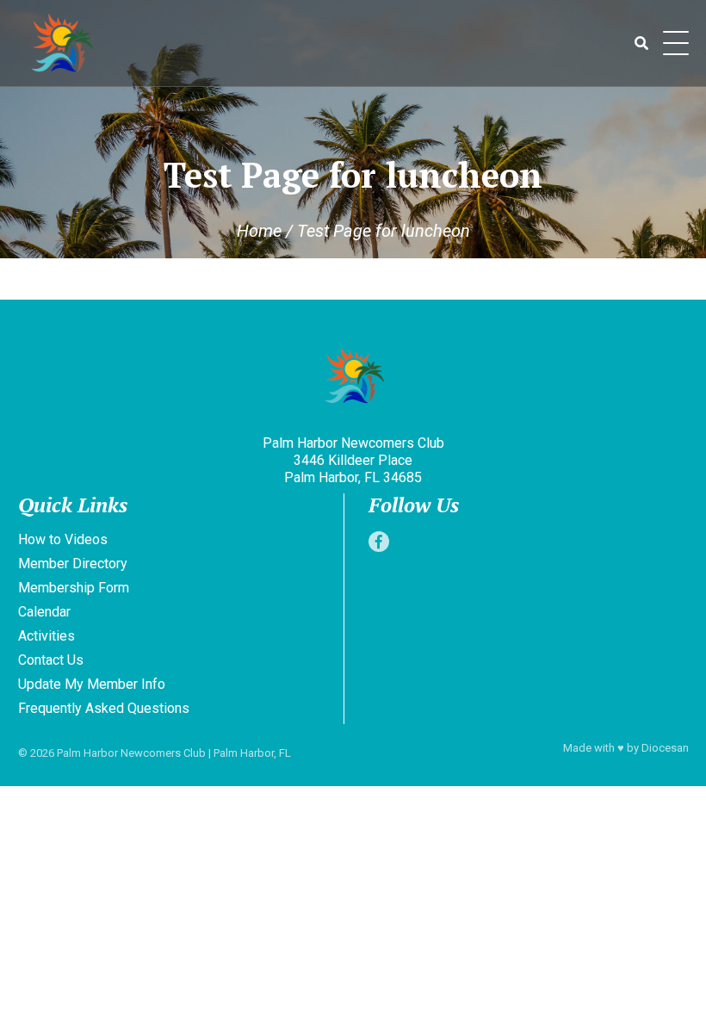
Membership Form (73, 587)
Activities (46, 636)
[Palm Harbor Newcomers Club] (353, 377)
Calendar (44, 612)
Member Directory (72, 563)
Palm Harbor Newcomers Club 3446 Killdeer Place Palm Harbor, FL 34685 (353, 460)
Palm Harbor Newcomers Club (131, 753)
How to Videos (63, 539)
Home (259, 230)
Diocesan (665, 747)
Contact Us (51, 660)
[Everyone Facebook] (378, 541)
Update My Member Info (91, 684)
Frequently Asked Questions (103, 708)
